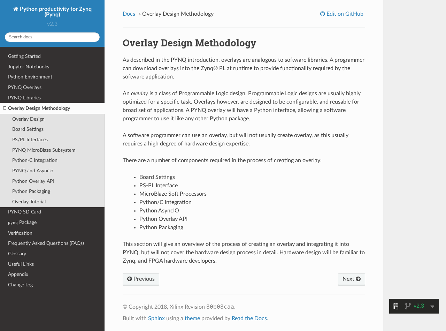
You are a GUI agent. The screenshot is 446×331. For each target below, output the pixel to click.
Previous (143, 279)
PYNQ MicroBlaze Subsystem (44, 150)
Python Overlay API (33, 181)
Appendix (18, 274)
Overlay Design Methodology (39, 108)
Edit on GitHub (344, 14)
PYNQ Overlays (24, 87)
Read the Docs (249, 318)
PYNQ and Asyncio (32, 170)
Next (349, 279)
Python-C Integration (34, 160)
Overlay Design (28, 119)
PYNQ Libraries (24, 97)
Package (22, 222)
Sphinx (156, 318)
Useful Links (21, 264)
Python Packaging (31, 191)
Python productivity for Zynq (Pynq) (55, 11)
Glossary (17, 253)
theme (192, 318)
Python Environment (30, 77)
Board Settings (28, 129)
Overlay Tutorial (29, 201)
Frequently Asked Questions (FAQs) (46, 243)
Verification (20, 233)
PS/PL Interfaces (30, 139)
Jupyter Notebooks (28, 66)
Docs (129, 14)
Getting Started (24, 56)
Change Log (20, 284)
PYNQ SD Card (24, 212)
